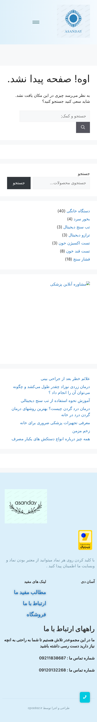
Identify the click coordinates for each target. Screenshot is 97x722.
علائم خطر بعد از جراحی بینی (65, 378)
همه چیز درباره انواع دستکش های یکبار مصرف (51, 438)
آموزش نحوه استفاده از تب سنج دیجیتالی (55, 400)
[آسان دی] (26, 506)
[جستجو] (83, 127)
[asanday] (73, 21)
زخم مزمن (81, 430)
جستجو (84, 173)
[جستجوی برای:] (55, 116)
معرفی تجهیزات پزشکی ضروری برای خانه (55, 422)
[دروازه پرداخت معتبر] (48, 540)
